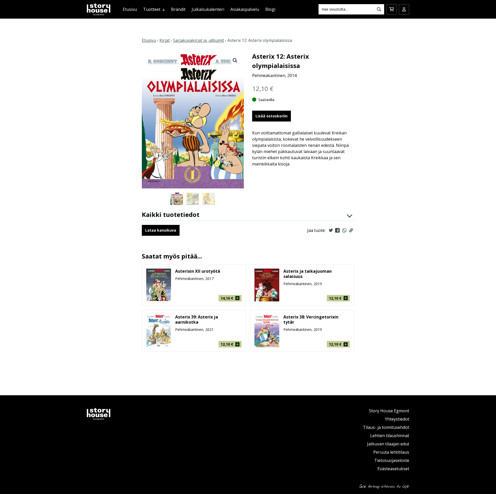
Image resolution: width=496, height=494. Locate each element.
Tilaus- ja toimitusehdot (386, 427)
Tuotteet (151, 9)
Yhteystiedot (397, 419)
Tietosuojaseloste (391, 460)
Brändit (178, 9)
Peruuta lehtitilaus (391, 452)
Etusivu (130, 9)
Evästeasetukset (393, 469)
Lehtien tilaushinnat (389, 435)
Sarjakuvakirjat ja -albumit (198, 40)
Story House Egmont (389, 411)
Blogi (270, 9)
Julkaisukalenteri (208, 9)
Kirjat (164, 40)
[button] (235, 60)
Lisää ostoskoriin (271, 115)
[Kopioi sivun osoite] (351, 230)
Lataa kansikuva (160, 230)
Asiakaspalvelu (244, 9)
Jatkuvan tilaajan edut (388, 444)
